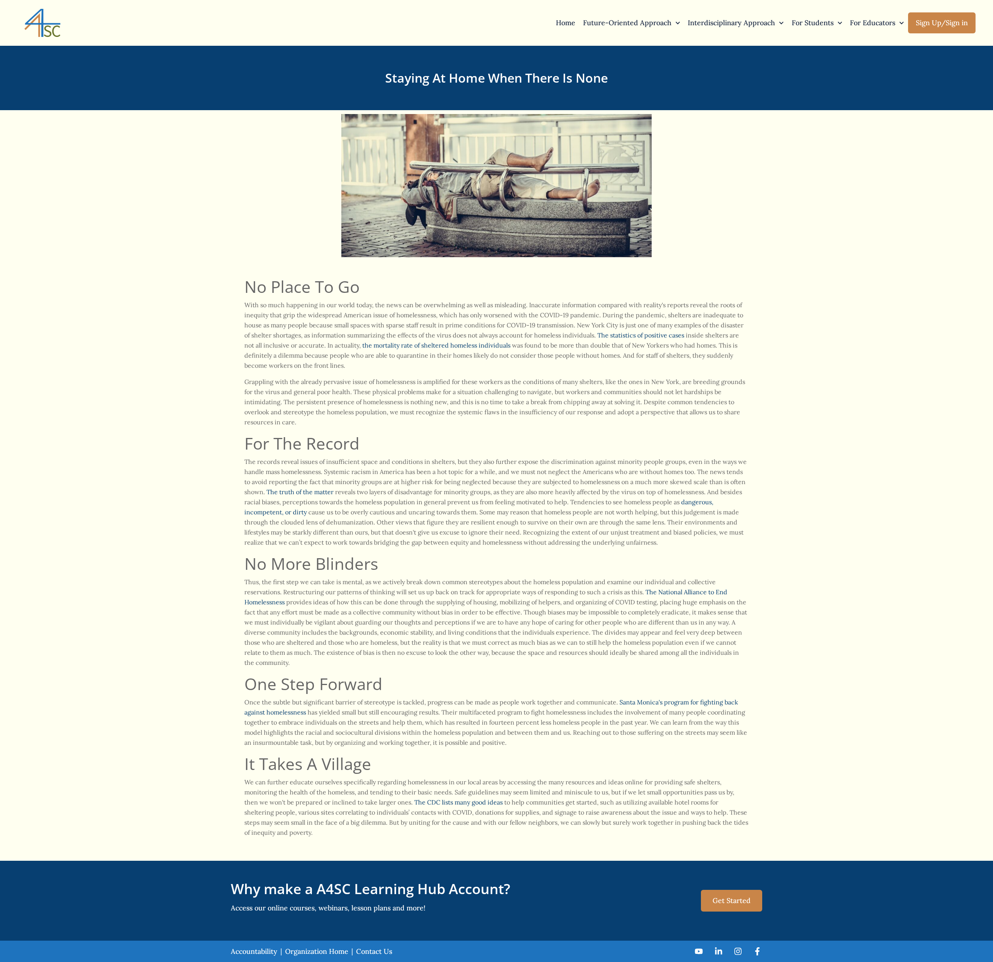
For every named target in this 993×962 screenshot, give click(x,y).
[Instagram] (738, 951)
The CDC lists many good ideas (458, 802)
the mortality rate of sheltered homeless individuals (436, 345)
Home (565, 22)
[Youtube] (699, 951)
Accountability (254, 951)
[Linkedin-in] (718, 951)
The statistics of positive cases (640, 335)
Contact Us (374, 951)
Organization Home (316, 951)
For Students (813, 22)
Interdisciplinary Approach (731, 22)
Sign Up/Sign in (942, 22)
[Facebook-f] (757, 951)
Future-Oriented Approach (627, 22)
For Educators (872, 22)
